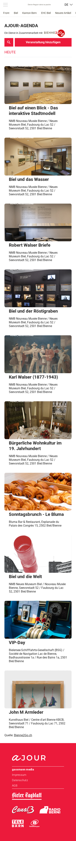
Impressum (19, 775)
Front (6, 12)
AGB (14, 785)
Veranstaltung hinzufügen (43, 42)
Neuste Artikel (63, 12)
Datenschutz (20, 780)
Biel (16, 12)
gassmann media (23, 769)
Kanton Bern (29, 12)
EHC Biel (46, 12)
